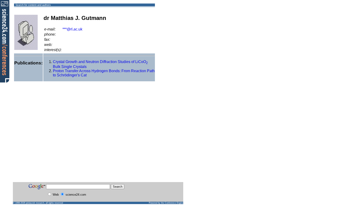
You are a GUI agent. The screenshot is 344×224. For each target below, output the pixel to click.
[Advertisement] (172, 22)
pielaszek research (35, 203)
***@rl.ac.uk (72, 29)
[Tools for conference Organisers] (4, 41)
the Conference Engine (172, 203)
